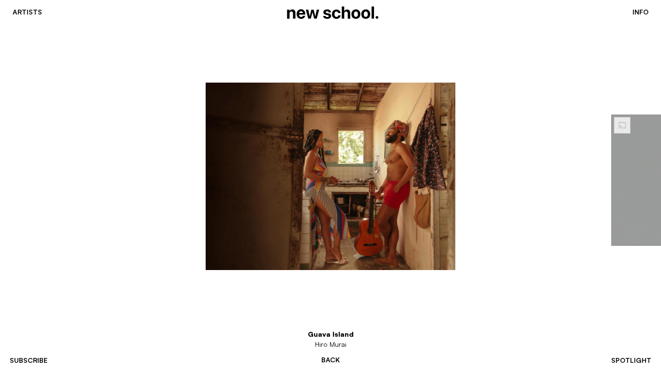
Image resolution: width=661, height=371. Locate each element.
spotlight (631, 360)
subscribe (28, 360)
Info (640, 12)
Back (330, 360)
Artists (27, 12)
